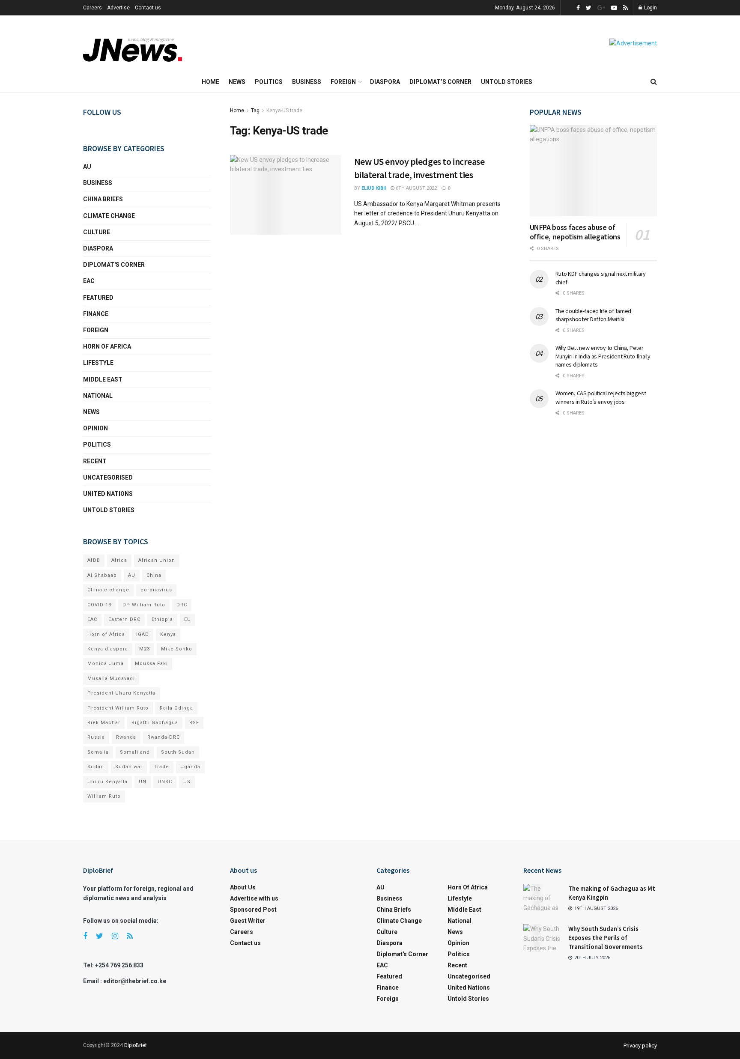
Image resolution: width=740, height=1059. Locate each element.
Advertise (118, 8)
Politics (269, 81)
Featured (98, 297)
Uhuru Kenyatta (107, 782)
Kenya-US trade (284, 110)
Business (306, 81)
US (187, 782)
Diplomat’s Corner (440, 81)
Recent (95, 461)
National (98, 395)
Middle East (102, 379)
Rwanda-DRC (163, 737)
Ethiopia (162, 619)
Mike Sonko (176, 649)
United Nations (108, 493)
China (153, 575)
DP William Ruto (143, 605)
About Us (243, 887)
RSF (194, 722)
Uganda (190, 767)
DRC (181, 605)
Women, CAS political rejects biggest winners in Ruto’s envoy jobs (600, 397)
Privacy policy (640, 1045)
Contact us (148, 8)
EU (187, 619)
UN (142, 782)
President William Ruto (118, 708)
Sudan (95, 767)
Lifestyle (98, 362)
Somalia (98, 752)
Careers (92, 8)
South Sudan (178, 752)
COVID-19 (99, 605)
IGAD (142, 634)
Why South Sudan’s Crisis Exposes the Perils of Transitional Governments (605, 938)
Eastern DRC (124, 619)
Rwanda (126, 737)
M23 (144, 649)
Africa (119, 560)
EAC (89, 280)
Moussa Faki (151, 663)
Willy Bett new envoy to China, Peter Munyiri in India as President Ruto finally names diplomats (602, 356)
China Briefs (103, 199)
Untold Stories (506, 81)
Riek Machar (103, 722)
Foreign (343, 81)
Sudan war (129, 767)
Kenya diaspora (107, 649)
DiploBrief (135, 1045)
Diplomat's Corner (114, 264)
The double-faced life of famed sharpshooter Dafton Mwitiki (593, 315)
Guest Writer (248, 920)
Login (650, 8)
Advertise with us (254, 898)
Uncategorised (108, 477)
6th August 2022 (415, 188)
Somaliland (135, 752)
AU (87, 166)
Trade (161, 767)
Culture (96, 232)
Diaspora (385, 81)
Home (210, 81)
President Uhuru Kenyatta (121, 693)
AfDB (93, 560)
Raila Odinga (176, 708)
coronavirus (156, 590)
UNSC (165, 782)
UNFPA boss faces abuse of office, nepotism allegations (575, 232)
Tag (255, 110)
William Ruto (104, 796)
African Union (156, 560)
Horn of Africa (107, 346)
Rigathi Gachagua (154, 722)
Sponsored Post (253, 909)
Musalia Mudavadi (111, 678)
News (237, 81)
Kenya (168, 634)
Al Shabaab (102, 575)
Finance (95, 313)
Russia (96, 737)
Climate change (109, 215)
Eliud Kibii (373, 188)
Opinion (95, 428)
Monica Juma (105, 663)
